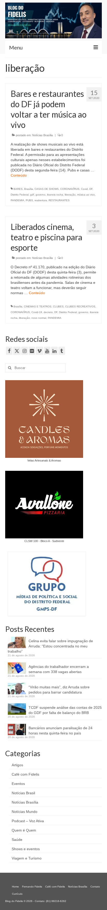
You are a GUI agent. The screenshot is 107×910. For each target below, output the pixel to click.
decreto (48, 312)
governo (40, 194)
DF (90, 188)
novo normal (38, 317)
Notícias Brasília (42, 135)
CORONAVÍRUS (69, 188)
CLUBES (58, 306)
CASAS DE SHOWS (47, 188)
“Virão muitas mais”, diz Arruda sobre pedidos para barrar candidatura (59, 689)
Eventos (18, 784)
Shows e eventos (26, 849)
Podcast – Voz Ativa (28, 821)
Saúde (17, 839)
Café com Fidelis (25, 774)
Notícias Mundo (24, 812)
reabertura (41, 200)
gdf (32, 194)
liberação (70, 194)
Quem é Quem (24, 830)
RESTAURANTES (59, 200)
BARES (18, 188)
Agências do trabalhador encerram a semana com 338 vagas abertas (59, 669)
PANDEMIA (17, 200)
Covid (84, 188)
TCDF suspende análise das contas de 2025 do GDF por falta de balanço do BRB (65, 710)
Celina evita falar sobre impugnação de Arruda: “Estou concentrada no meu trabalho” (50, 646)
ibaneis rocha (55, 194)
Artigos (17, 765)
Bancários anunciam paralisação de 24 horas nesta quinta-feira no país (60, 730)
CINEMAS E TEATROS (37, 306)
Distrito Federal (20, 194)
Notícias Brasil (23, 793)
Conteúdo (19, 175)
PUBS (29, 200)
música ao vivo (86, 194)
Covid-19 (36, 312)
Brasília (28, 188)
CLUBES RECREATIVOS (80, 306)
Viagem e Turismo (27, 858)
